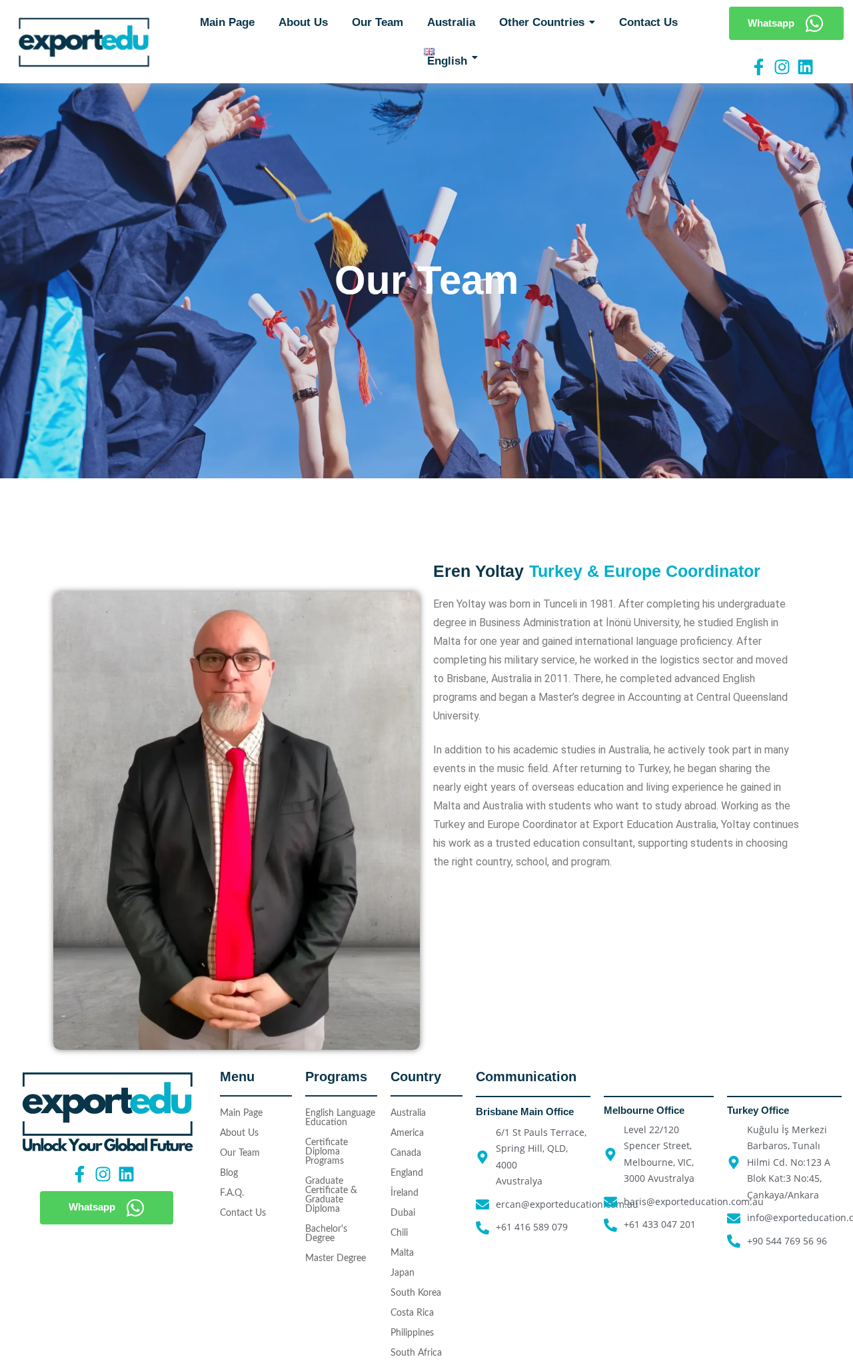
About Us (239, 1133)
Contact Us (243, 1213)
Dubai (403, 1213)
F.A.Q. (232, 1193)
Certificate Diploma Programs (326, 1152)
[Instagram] (782, 67)
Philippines (412, 1333)
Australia (408, 1113)
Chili (399, 1233)
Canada (406, 1153)
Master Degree (335, 1258)
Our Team (240, 1153)
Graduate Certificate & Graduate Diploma (331, 1195)
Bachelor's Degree (326, 1233)
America (407, 1133)
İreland (405, 1193)
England (407, 1173)
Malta (402, 1253)
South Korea (416, 1293)
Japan (403, 1273)
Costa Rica (412, 1313)
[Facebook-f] (759, 67)
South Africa (416, 1353)
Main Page (241, 1113)
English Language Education (340, 1118)
